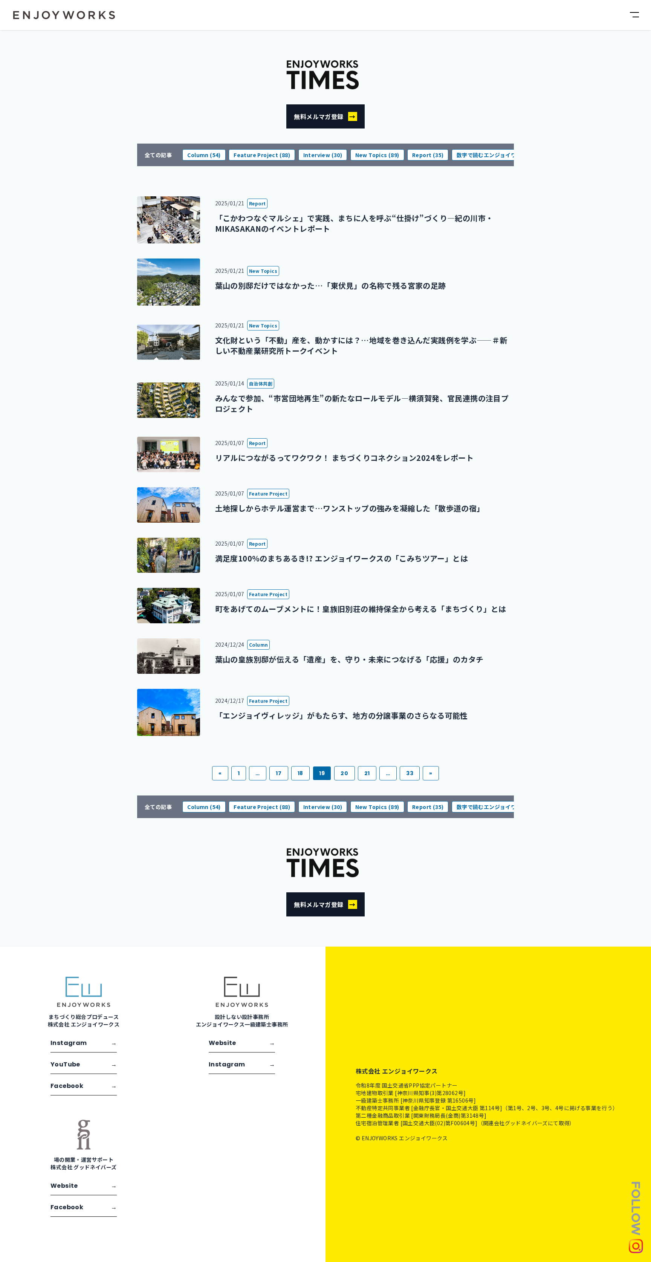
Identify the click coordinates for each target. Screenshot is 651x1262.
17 (278, 773)
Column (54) (203, 155)
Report (257, 203)
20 (344, 773)
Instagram (83, 1043)
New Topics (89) (377, 155)
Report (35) (427, 155)
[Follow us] (635, 1216)
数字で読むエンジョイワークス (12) (501, 155)
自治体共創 (260, 383)
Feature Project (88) (262, 155)
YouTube (83, 1064)
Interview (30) (322, 155)
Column (258, 644)
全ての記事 (158, 155)
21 (367, 773)
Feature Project (268, 493)
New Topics (263, 271)
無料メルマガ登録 (324, 116)
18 (300, 773)
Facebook (83, 1085)
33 (409, 773)
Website (242, 1043)
